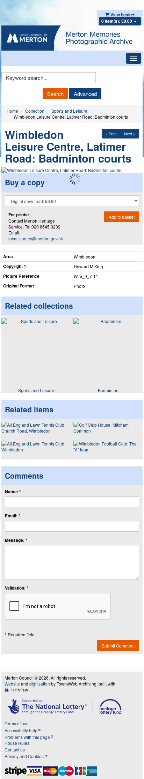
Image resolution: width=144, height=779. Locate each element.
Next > (129, 133)
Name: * (13, 492)
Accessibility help (21, 730)
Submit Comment (118, 646)
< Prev (111, 133)
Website (12, 684)
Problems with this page (28, 737)
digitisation (39, 684)
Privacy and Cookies (25, 756)
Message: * (16, 540)
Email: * (12, 516)
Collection (34, 111)
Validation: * (16, 588)
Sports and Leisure (69, 111)
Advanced (85, 93)
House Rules (17, 743)
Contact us (15, 749)
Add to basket (122, 217)
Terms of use (17, 723)
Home (12, 111)
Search (55, 93)
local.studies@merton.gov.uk (35, 238)
